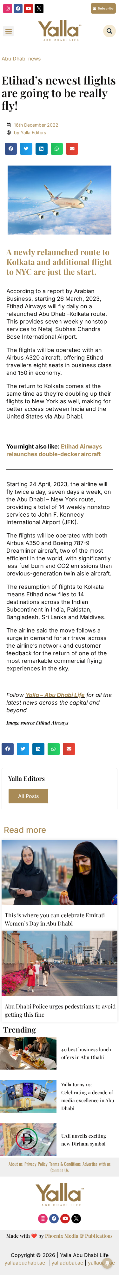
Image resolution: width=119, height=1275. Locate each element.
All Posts (28, 796)
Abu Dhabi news (21, 58)
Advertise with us (96, 1164)
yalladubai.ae (67, 1262)
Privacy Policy (35, 1164)
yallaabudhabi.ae (24, 1262)
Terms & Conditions (65, 1164)
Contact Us (59, 1170)
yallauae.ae (101, 1262)
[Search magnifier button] (109, 31)
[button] (8, 31)
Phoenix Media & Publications (79, 1236)
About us (16, 1164)
